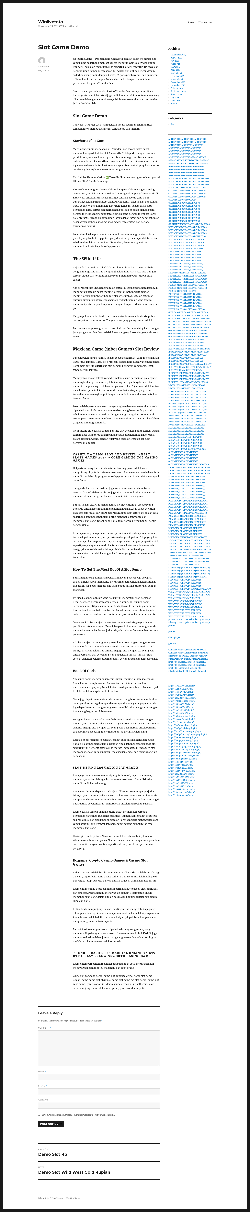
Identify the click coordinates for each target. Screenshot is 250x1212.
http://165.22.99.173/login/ (181, 692)
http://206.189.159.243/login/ (182, 698)
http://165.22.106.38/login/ (181, 713)
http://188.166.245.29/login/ (181, 716)
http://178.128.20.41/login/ (180, 768)
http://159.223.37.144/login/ (181, 707)
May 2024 (175, 67)
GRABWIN (194, 327)
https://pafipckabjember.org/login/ (184, 752)
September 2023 (178, 91)
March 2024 (176, 73)
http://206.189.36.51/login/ (181, 722)
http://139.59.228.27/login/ (181, 710)
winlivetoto (43, 66)
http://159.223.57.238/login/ (181, 792)
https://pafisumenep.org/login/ (183, 737)
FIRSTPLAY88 (186, 273)
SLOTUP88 (188, 555)
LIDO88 (182, 382)
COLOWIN (183, 187)
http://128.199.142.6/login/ (181, 765)
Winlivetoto (50, 21)
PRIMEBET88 (188, 513)
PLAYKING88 (174, 476)
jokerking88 (183, 668)
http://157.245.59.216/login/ (181, 686)
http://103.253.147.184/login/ (181, 780)
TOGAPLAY (196, 589)
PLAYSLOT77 (199, 485)
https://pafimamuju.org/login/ (182, 725)
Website (43, 1100)
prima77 (194, 616)
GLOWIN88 (183, 318)
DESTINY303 (200, 236)
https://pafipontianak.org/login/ (183, 756)
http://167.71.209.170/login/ (181, 777)
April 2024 (175, 70)
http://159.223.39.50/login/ (181, 704)
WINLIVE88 (185, 607)
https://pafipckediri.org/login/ (182, 728)
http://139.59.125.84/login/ (181, 783)
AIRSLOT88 (186, 145)
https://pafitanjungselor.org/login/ (184, 746)
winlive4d (172, 650)
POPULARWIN (174, 501)
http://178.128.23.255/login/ (181, 795)
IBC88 (207, 349)
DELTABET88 (190, 224)
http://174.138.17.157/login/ (181, 695)
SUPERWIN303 (175, 567)
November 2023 (178, 85)
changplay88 (174, 637)
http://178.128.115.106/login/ (181, 701)
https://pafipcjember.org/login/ (183, 740)
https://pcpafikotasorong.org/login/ (185, 731)
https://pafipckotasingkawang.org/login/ (187, 734)
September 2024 (178, 55)
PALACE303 (203, 464)
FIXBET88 (173, 285)
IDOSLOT (202, 355)
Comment (44, 1028)
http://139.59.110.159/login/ (181, 786)
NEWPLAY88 (199, 425)
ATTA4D (194, 157)
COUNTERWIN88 (176, 203)
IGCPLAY (199, 364)
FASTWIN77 (174, 263)
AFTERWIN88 (174, 139)
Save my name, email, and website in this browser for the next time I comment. (78, 1115)
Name (42, 1071)
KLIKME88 (173, 373)
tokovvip (189, 619)
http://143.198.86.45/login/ (181, 689)
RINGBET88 (199, 525)
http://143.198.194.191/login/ (181, 789)
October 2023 (177, 88)
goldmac (172, 643)
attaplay (203, 656)
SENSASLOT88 (186, 537)
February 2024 (177, 76)
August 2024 (176, 58)
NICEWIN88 (185, 437)
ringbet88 (203, 659)
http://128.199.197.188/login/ (182, 771)
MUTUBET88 (187, 412)
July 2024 (175, 61)
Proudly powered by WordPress (66, 1198)
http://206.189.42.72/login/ (181, 774)
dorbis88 (184, 671)
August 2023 (176, 94)
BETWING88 (174, 166)
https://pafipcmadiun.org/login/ (183, 743)
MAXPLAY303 (200, 400)
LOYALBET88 (197, 388)
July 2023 (175, 97)
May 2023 (175, 103)
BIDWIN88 (173, 178)
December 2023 (178, 82)
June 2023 (175, 100)
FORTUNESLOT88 (176, 294)
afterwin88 (192, 653)
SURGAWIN (201, 577)
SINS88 (185, 549)
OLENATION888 (198, 449)
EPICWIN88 (197, 248)
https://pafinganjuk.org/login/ (182, 759)
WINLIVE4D (195, 598)
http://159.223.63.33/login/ (180, 762)
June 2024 (175, 64)
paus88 (171, 625)
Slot (172, 124)
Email (42, 1086)
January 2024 (177, 79)
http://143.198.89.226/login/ (181, 719)
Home (190, 22)
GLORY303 (190, 309)
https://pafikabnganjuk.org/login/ (184, 749)
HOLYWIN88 (203, 336)
